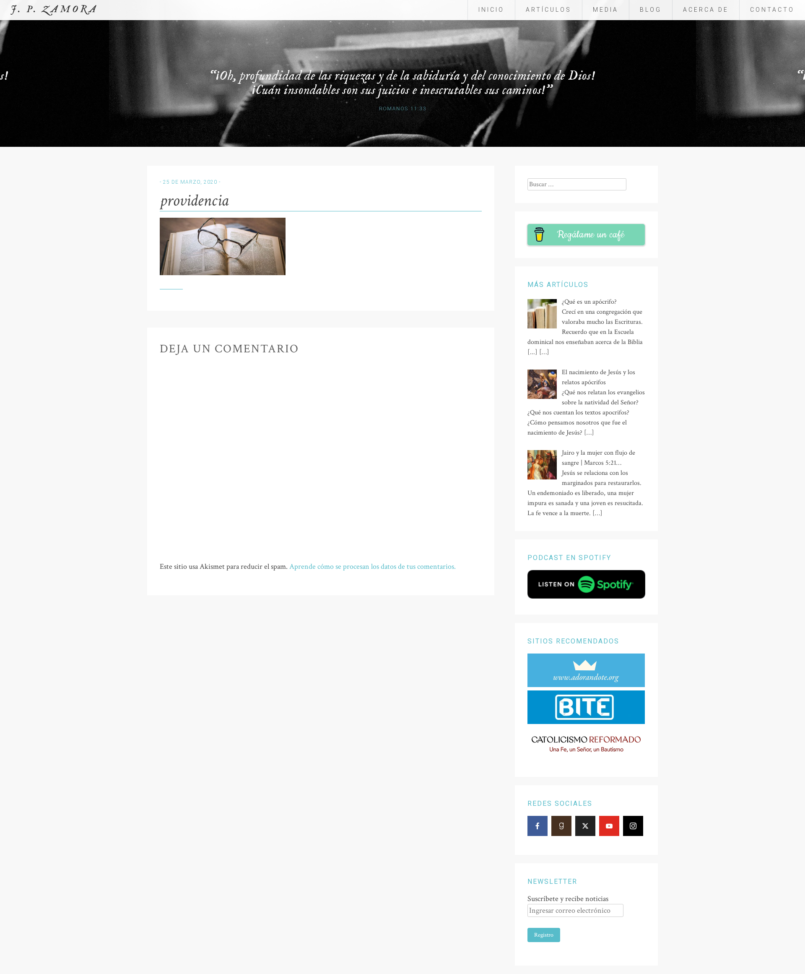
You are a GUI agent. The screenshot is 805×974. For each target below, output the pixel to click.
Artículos (548, 9)
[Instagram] (633, 826)
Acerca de (706, 9)
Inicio (491, 9)
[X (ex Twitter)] (585, 826)
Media (605, 9)
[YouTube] (609, 826)
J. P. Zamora (54, 9)
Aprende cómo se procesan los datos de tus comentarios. (372, 566)
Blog (651, 9)
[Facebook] (537, 826)
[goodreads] (561, 826)
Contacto (772, 9)
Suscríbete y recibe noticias (567, 899)
